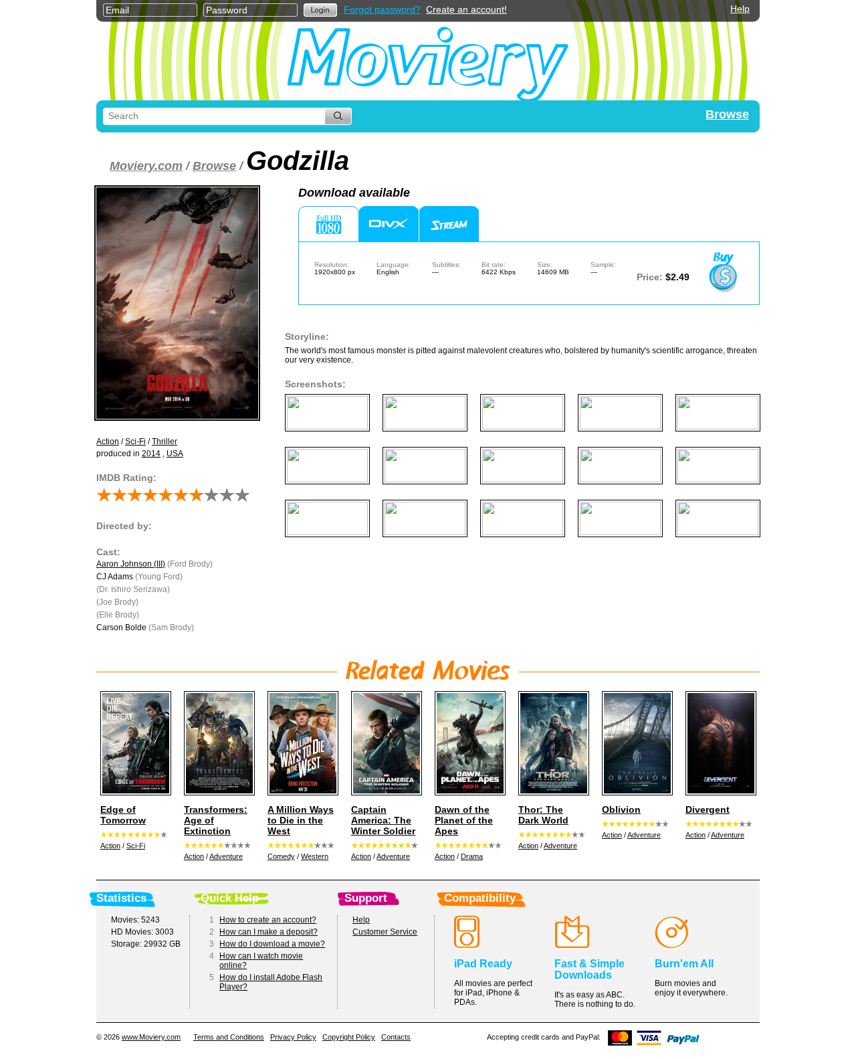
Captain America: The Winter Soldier (383, 820)
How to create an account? (267, 920)
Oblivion (621, 809)
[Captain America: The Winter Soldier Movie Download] (384, 743)
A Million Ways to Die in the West (301, 820)
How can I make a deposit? (268, 932)
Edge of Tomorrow (123, 815)
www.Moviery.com (151, 1037)
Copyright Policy (348, 1037)
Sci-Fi (135, 441)
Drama (472, 856)
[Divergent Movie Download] (718, 743)
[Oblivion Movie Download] (635, 743)
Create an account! (466, 9)
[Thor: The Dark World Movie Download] (551, 743)
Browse (727, 114)
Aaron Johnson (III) (130, 564)
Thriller (164, 441)
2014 (151, 453)
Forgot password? (382, 9)
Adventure (226, 856)
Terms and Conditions (228, 1037)
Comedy (281, 856)
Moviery (428, 61)
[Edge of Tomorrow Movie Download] (133, 743)
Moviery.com (146, 166)
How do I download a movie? (272, 944)
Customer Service (384, 932)
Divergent (707, 809)
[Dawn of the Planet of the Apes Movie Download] (468, 743)
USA (175, 453)
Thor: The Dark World (543, 815)
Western (314, 856)
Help (740, 8)
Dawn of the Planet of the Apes (464, 820)
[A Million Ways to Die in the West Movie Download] (300, 743)
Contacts (396, 1037)
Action (107, 441)
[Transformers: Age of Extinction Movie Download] (217, 743)
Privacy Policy (293, 1037)
